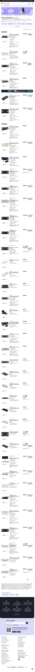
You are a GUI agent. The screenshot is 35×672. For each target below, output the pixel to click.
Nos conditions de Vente (5, 651)
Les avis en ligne (3, 658)
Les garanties (3, 652)
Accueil (2, 15)
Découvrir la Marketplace (21, 654)
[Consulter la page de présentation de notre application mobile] (14, 631)
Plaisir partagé (20, 639)
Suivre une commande (4, 640)
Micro (15, 23)
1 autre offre (24, 172)
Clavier (24, 15)
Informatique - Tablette (9, 15)
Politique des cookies (4, 656)
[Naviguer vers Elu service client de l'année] (25, 659)
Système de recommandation (5, 657)
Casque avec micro (11, 23)
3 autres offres (25, 261)
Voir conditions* (17, 614)
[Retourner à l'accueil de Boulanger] (5, 3)
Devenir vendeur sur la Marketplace (23, 655)
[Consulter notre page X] (15, 625)
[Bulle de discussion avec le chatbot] (32, 669)
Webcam (19, 23)
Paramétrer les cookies (4, 655)
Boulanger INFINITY (20, 646)
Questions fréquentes (4, 639)
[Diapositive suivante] (32, 24)
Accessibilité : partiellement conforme (7, 660)
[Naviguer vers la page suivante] (32, 579)
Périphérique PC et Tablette (17, 15)
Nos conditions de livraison (5, 641)
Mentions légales (3, 653)
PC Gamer (11, 594)
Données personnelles (4, 654)
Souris (6, 23)
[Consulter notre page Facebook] (14, 625)
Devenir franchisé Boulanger (22, 652)
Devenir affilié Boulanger (21, 653)
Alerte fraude (3, 663)
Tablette (17, 594)
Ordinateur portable (5, 594)
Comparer (5, 41)
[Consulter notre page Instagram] (17, 625)
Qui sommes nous (20, 638)
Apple (15, 588)
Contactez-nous (3, 638)
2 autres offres (25, 323)
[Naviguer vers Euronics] (25, 657)
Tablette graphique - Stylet (30, 23)
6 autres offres (25, 251)
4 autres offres (25, 572)
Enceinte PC (23, 23)
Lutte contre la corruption (5, 659)
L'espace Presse (20, 640)
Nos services (19, 641)
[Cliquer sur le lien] (17, 11)
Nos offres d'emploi (21, 651)
